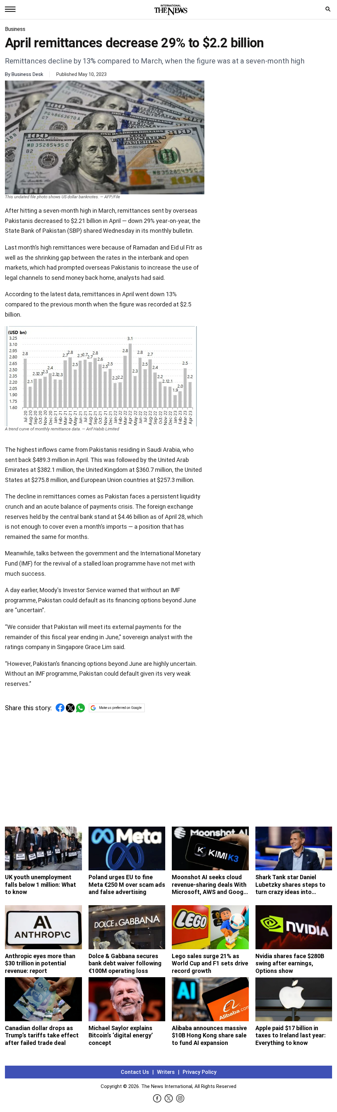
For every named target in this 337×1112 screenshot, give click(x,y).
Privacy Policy (200, 1072)
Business (15, 29)
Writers (166, 1072)
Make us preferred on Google (120, 708)
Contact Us (135, 1072)
